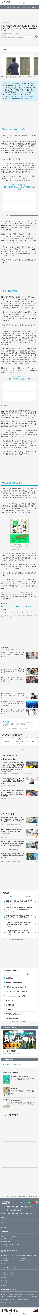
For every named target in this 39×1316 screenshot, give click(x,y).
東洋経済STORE (5, 1241)
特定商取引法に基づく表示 (8, 1299)
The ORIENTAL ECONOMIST (9, 1236)
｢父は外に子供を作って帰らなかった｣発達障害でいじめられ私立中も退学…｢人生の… (19, 900)
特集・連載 (16, 7)
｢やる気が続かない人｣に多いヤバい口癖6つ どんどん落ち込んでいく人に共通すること (12, 695)
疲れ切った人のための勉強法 (19, 1076)
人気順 (23, 7)
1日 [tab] (11, 974)
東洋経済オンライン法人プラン (9, 1255)
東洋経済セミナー (24, 1258)
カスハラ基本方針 (6, 1302)
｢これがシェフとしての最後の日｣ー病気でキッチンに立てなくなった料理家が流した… (19, 908)
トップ (3, 7)
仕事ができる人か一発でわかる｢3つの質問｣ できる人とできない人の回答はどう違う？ (12, 671)
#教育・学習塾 (25, 612)
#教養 (27, 606)
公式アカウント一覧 (20, 1294)
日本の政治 (9, 1009)
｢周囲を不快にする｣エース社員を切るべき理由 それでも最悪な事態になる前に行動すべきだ (12, 679)
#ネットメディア (12, 612)
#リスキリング (16, 1064)
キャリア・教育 (7, 22)
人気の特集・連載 (9, 970)
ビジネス (3, 1213)
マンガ (34, 7)
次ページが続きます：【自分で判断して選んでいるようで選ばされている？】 (19, 187)
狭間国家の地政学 (16, 1100)
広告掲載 (30, 1294)
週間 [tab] (28, 974)
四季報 (12, 1210)
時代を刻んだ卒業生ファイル (14, 1014)
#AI (2, 612)
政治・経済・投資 (13, 1213)
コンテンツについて (6, 1275)
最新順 (9, 7)
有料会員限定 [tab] (28, 896)
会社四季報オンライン (7, 1239)
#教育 (9, 1064)
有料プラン (4, 1277)
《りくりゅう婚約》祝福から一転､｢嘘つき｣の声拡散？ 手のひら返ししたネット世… (18, 931)
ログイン (30, 2)
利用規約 (3, 1285)
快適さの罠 (14, 1088)
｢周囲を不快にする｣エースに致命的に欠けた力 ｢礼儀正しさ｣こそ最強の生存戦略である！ (12, 711)
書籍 (18, 1210)
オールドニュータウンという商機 (16, 996)
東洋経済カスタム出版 (25, 1261)
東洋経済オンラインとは (7, 1272)
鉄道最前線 (9, 978)
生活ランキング (10, 1000)
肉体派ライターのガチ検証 (14, 982)
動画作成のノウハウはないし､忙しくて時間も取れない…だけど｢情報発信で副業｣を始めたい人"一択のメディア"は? (12, 819)
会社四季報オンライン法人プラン (28, 1255)
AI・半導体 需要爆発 (12, 1018)
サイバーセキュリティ (7, 1225)
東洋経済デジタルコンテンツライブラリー (12, 1244)
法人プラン (4, 1280)
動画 (28, 7)
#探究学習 (19, 606)
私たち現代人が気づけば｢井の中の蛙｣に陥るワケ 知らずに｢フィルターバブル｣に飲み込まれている (20, 28)
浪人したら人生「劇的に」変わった (16, 991)
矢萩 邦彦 (3, 36)
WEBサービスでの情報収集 (8, 1297)
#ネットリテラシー (6, 606)
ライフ (32, 1213)
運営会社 (3, 1294)
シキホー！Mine (5, 1247)
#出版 (4, 1064)
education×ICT (5, 1222)
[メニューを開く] (37, 3)
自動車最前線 (10, 1005)
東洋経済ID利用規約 (23, 1299)
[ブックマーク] (36, 37)
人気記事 (6, 893)
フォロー (27, 37)
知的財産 (34, 1297)
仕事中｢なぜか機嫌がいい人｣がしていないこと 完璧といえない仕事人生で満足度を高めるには (12, 654)
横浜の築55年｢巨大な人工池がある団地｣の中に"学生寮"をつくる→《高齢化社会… (19, 916)
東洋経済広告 (4, 1261)
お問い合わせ (16, 1302)
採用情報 (10, 1294)
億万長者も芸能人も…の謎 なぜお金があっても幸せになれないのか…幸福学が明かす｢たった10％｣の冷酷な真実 (12, 843)
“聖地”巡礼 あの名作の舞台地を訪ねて (17, 987)
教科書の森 (4, 1263)
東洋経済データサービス (7, 1258)
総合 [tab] (11, 896)
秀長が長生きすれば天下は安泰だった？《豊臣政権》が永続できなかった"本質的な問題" (12, 855)
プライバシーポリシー (24, 1297)
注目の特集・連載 (9, 1027)
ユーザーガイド (5, 1283)
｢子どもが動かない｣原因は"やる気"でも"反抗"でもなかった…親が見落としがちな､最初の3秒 (12, 831)
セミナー (3, 1210)
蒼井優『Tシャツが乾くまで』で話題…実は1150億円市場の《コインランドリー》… (18, 923)
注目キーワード (8, 1059)
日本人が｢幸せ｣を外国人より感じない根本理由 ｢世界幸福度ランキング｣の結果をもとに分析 (12, 703)
